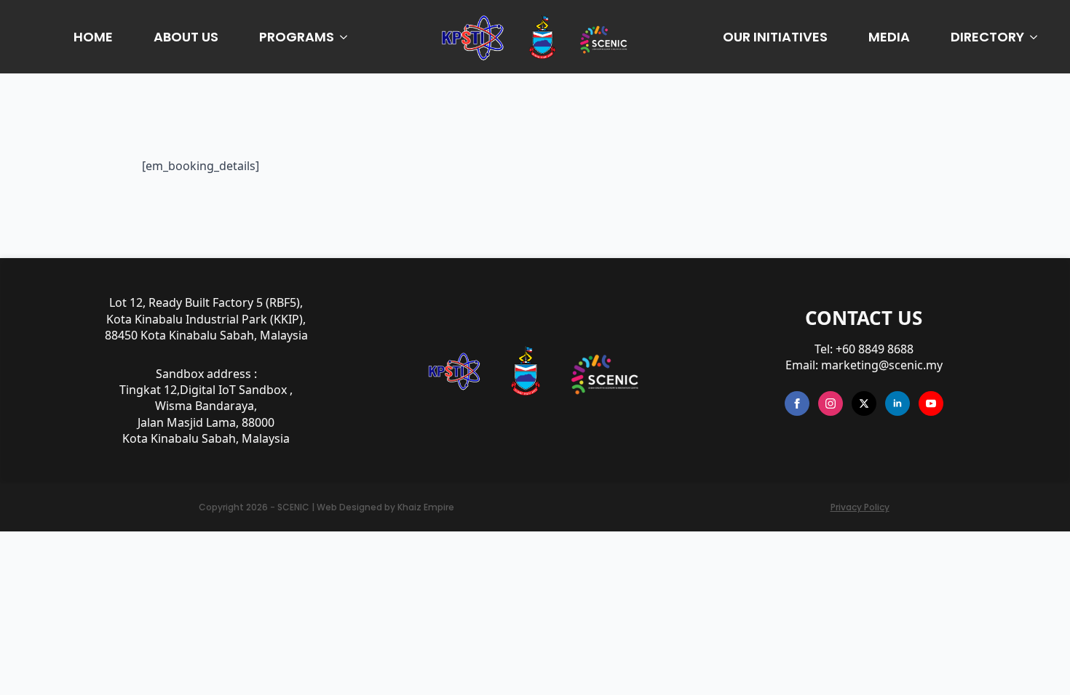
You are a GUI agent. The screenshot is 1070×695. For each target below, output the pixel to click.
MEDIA (889, 37)
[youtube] (931, 403)
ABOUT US (186, 37)
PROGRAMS (296, 37)
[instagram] (830, 403)
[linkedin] (897, 403)
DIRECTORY (987, 37)
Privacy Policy (860, 507)
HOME (93, 37)
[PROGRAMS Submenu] (346, 37)
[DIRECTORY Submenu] (1036, 37)
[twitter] (864, 403)
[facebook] (797, 403)
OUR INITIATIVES (775, 37)
